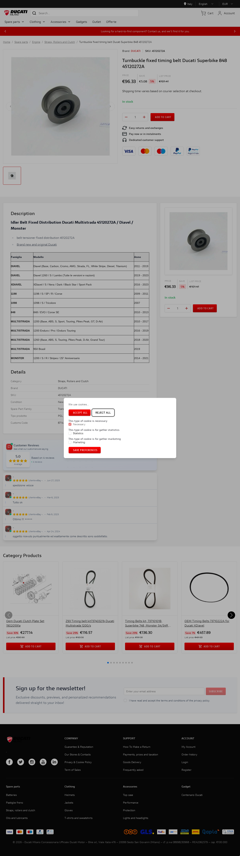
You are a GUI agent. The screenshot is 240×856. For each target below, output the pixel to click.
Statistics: (78, 433)
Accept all (80, 412)
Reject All (103, 412)
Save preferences (85, 450)
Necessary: (79, 424)
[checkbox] (69, 424)
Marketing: (79, 442)
